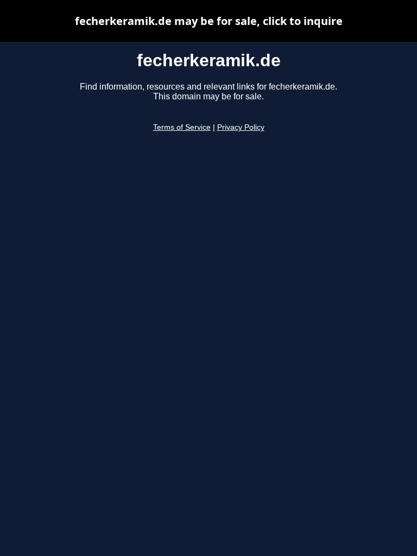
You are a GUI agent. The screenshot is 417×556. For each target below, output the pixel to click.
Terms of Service (182, 127)
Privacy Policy (240, 127)
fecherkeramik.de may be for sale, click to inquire (209, 21)
